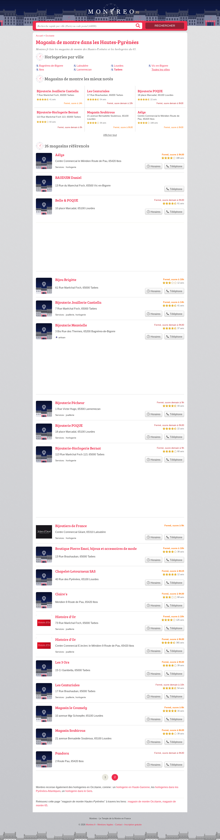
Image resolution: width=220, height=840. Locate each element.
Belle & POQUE (66, 200)
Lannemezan (84, 69)
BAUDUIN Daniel (68, 177)
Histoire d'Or (65, 616)
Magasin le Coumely (71, 707)
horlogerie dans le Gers (78, 791)
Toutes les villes (161, 69)
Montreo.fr (110, 11)
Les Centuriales (98, 91)
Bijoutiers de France (71, 525)
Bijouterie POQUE (150, 91)
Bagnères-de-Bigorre (51, 65)
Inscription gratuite (133, 824)
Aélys (142, 112)
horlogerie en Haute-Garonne (133, 787)
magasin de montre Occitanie (144, 801)
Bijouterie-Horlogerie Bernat (57, 112)
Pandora (62, 753)
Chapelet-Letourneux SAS (75, 571)
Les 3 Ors (62, 662)
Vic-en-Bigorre (160, 65)
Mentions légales (105, 824)
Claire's (61, 593)
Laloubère (82, 65)
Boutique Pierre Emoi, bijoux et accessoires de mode (96, 548)
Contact (118, 824)
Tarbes (118, 69)
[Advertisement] (110, 482)
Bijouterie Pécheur (70, 402)
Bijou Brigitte (65, 279)
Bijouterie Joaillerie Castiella (58, 91)
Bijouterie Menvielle (71, 325)
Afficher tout (110, 135)
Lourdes (118, 65)
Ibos (41, 69)
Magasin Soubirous (101, 112)
